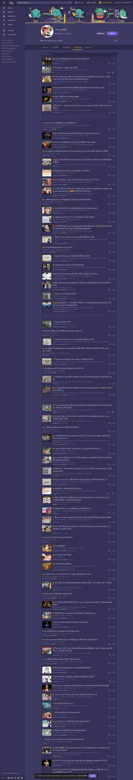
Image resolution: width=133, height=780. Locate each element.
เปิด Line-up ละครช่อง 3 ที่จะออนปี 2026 (69, 265)
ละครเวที (85, 70)
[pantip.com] (11, 2)
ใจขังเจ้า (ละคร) (64, 392)
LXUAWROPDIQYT (58, 765)
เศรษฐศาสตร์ (68, 741)
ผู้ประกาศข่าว (78, 653)
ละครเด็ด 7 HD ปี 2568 (63, 555)
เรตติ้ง (58, 548)
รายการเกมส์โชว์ (66, 342)
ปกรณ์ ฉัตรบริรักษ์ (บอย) (74, 754)
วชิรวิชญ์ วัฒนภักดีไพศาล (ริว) (61, 307)
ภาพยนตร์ (89, 381)
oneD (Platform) (51, 353)
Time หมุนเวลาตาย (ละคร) (90, 752)
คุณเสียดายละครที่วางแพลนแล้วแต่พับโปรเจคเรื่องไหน (64, 368)
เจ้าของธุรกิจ (56, 502)
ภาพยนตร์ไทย (86, 99)
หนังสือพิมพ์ (62, 697)
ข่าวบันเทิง (52, 250)
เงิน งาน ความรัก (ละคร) (84, 267)
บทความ (71, 144)
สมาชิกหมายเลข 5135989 (49, 129)
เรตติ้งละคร (63, 548)
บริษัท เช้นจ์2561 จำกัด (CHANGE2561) (63, 752)
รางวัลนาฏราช (82, 90)
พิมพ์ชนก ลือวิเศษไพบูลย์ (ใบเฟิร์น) (84, 144)
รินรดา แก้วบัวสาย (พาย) (88, 392)
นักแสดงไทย (68, 81)
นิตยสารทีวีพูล (56, 296)
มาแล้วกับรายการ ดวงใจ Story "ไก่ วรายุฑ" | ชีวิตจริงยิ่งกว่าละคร (67, 574)
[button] (4, 2)
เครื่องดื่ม (48, 741)
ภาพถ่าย (55, 653)
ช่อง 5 (74, 473)
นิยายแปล (61, 633)
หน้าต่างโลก (55, 741)
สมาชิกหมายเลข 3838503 (49, 252)
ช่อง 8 (66, 679)
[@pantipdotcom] (19, 778)
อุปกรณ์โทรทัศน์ (65, 70)
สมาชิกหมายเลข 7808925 (60, 233)
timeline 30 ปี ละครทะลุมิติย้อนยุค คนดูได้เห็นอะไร (73, 508)
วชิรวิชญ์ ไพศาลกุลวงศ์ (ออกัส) (62, 125)
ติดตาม (112, 33)
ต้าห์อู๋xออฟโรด (57, 135)
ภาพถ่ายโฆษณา (57, 239)
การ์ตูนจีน (49, 633)
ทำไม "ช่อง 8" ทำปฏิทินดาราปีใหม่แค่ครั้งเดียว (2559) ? (75, 677)
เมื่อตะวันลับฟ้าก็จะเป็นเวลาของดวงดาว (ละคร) (65, 309)
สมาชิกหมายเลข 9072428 (60, 243)
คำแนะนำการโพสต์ (7, 43)
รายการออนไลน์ (46, 576)
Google (79, 587)
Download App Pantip (8, 59)
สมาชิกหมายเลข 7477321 (49, 373)
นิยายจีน (55, 633)
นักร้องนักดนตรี (76, 381)
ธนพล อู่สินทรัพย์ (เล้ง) (84, 125)
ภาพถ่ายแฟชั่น (84, 763)
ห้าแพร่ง (79, 688)
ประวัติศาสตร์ (78, 70)
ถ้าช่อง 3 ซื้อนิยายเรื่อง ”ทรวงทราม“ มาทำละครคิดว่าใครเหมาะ (78, 449)
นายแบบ (77, 763)
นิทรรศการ (89, 110)
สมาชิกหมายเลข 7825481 (60, 672)
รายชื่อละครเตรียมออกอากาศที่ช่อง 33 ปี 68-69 (61, 427)
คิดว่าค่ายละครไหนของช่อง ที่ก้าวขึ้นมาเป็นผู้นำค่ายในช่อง (76, 274)
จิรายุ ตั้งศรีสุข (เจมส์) (80, 164)
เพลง (87, 706)
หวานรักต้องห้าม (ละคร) (69, 688)
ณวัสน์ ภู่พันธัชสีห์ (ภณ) (78, 566)
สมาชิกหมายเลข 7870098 (60, 175)
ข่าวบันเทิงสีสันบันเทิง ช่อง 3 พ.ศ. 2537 (58, 247)
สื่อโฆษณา (55, 697)
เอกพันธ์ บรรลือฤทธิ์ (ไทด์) (82, 362)
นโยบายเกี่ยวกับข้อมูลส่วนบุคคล (10, 45)
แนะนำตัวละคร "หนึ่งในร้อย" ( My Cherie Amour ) (72, 721)
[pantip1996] (15, 778)
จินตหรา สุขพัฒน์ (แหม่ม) (100, 258)
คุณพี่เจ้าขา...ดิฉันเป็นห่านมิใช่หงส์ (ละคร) (78, 210)
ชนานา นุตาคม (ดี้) (65, 442)
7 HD (96, 193)
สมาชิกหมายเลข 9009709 (60, 138)
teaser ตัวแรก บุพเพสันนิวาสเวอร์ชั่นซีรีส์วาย (60, 123)
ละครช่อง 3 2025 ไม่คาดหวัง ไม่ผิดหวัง (58, 537)
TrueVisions (58, 202)
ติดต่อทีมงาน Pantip (7, 51)
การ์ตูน (54, 410)
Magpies (55, 412)
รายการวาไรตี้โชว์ (67, 473)
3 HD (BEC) (56, 61)
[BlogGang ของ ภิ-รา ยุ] (65, 29)
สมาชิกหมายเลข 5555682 (60, 395)
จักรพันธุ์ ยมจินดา (87, 697)
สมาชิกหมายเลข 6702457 (60, 551)
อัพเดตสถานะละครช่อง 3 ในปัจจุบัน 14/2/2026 (72, 171)
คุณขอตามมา (56, 63)
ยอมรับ (92, 776)
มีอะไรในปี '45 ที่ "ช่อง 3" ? (64, 703)
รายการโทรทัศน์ (72, 110)
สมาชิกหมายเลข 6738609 (60, 184)
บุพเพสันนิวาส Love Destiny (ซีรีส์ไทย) (52, 127)
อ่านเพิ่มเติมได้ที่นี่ (81, 776)
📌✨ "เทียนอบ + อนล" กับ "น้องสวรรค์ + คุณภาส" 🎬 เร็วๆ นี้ (77, 180)
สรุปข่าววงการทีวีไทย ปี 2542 (65, 294)
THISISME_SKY (57, 756)
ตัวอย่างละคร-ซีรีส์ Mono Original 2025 (58, 594)
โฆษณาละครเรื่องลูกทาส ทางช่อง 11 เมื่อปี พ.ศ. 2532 (74, 359)
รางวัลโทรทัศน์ (57, 90)
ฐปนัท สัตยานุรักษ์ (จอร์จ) (59, 763)
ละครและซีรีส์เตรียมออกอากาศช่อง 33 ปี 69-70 (72, 59)
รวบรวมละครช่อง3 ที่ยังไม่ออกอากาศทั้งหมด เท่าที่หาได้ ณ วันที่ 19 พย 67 (71, 640)
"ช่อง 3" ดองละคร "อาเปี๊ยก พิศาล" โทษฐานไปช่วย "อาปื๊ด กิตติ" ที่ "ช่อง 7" (81, 480)
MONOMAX (56, 99)
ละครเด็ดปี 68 (60, 546)
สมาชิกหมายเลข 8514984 (60, 627)
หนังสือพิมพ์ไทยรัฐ (57, 421)
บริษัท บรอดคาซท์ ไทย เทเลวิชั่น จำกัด (72, 239)
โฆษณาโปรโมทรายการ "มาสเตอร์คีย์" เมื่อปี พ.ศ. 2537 (74, 339)
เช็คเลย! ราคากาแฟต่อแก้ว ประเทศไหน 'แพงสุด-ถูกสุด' (64, 739)
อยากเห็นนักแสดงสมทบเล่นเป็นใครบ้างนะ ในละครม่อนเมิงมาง (77, 133)
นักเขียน (65, 421)
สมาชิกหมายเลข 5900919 (60, 101)
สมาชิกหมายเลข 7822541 (60, 289)
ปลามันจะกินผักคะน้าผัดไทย (60, 690)
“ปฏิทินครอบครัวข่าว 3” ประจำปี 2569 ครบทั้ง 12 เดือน (74, 217)
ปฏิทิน (54, 219)
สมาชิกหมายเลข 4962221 (60, 195)
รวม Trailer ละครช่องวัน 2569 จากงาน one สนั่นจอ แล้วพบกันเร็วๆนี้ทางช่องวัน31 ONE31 (76, 151)
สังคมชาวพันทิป (75, 219)
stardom (44, 743)
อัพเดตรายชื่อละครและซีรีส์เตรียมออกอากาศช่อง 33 (63, 331)
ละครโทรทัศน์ (63, 61)
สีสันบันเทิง (45, 250)
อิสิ (53, 72)
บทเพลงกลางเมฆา (58, 589)
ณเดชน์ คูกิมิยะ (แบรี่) (68, 164)
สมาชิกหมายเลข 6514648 (60, 559)
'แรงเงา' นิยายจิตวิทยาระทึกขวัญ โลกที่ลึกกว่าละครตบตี (75, 142)
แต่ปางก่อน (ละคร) (78, 81)
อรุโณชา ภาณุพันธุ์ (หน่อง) (91, 239)
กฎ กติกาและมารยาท (7, 40)
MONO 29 (45, 596)
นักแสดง (79, 99)
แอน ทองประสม (57, 164)
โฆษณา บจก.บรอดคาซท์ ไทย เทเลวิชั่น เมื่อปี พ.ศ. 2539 (74, 237)
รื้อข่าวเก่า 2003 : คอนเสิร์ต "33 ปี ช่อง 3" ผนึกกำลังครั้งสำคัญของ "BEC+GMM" (83, 517)
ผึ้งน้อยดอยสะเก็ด (57, 213)
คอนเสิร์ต (55, 520)
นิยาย (66, 144)
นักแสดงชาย (70, 763)
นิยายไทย (63, 210)
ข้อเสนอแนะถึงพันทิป (48, 125)
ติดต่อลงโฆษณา (6, 53)
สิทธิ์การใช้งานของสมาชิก (9, 48)
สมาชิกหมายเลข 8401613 (49, 644)
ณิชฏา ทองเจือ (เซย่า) (88, 193)
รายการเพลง (88, 421)
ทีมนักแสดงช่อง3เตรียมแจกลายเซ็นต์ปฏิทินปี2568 (73, 668)
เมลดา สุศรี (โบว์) (90, 566)
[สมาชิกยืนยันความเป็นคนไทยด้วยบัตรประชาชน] (63, 29)
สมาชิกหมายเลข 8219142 (60, 570)
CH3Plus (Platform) (72, 231)
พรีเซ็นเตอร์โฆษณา (71, 697)
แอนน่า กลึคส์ (61, 193)
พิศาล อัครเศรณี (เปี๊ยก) (86, 482)
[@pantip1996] (22, 778)
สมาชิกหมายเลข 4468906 (60, 278)
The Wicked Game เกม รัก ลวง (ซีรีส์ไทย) (73, 135)
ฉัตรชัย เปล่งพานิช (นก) (85, 258)
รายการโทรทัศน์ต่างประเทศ (86, 410)
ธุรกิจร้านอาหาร (69, 502)
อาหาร (62, 502)
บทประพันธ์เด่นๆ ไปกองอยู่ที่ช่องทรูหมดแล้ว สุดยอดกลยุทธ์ (76, 208)
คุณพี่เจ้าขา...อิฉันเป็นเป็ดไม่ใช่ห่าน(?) (68, 489)
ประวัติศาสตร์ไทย (63, 661)
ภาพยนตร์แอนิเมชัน (69, 410)
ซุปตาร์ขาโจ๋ (56, 533)
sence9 (55, 83)
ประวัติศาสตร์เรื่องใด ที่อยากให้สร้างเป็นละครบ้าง (62, 659)
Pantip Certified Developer (9, 62)
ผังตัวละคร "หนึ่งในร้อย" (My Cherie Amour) (70, 730)
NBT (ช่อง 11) (71, 362)
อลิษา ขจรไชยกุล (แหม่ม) (97, 362)
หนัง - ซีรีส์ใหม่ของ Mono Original (67, 97)
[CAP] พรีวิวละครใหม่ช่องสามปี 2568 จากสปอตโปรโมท (75, 613)
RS (75, 679)
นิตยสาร (91, 763)
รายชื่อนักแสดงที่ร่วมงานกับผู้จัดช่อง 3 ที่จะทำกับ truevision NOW (67, 200)
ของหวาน (63, 715)
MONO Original (64, 99)
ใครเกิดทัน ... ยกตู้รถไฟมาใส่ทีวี (66, 68)
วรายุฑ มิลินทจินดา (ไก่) (58, 576)
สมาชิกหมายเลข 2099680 (49, 635)
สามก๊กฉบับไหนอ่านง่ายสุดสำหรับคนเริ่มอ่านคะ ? (62, 631)
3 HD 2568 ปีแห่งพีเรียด (63, 564)
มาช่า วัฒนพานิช (57, 688)
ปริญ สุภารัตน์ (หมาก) (92, 164)
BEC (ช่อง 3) (63, 173)
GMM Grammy (78, 520)
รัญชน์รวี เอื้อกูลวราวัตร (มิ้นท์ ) (78, 307)
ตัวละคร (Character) (70, 182)
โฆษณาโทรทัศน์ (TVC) (85, 440)
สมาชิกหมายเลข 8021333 (60, 717)
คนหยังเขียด (56, 112)
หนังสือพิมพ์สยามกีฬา (58, 381)
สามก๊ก (44, 633)
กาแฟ (54, 715)
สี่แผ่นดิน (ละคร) (74, 258)
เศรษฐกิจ (62, 741)
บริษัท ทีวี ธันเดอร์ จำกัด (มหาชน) (81, 342)
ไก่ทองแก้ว (55, 166)
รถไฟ (72, 70)
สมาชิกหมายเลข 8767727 (60, 311)
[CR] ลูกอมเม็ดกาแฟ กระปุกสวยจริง (67, 712)
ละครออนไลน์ (73, 99)
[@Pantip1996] (12, 778)
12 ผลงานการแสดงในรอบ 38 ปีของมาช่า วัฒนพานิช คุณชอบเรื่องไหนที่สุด (82, 686)
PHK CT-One (45, 155)
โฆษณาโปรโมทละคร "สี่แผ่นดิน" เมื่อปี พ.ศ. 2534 (72, 256)
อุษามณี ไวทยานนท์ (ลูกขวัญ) (73, 193)
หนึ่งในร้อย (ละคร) (57, 724)
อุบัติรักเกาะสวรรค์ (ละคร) (99, 267)
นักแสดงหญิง (102, 164)
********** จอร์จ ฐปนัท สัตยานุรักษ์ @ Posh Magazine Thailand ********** (81, 761)
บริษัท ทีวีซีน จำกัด (87, 276)
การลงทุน (76, 502)
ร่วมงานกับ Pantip (6, 56)
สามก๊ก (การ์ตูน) (69, 633)
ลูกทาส (64, 362)
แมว (77, 410)
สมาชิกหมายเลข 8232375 (60, 298)
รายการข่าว (71, 653)
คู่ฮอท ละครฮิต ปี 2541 (63, 322)
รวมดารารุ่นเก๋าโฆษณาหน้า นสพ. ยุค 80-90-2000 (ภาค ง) (76, 695)
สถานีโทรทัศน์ (56, 70)
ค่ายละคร (55, 241)
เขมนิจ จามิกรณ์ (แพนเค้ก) (60, 754)
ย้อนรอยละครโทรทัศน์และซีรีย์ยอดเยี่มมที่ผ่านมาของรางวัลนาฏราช (79, 88)
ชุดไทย (55, 193)
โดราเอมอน (60, 410)
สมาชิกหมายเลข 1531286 (60, 92)
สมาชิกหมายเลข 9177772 (60, 147)
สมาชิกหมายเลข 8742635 (60, 453)
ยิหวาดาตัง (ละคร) (72, 267)
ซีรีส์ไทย (86, 81)
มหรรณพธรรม (56, 493)
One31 (54, 81)
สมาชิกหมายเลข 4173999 (49, 663)
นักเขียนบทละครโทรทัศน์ (76, 661)
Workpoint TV (81, 473)
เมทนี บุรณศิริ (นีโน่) (103, 342)
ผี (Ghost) (88, 473)
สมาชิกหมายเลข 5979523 (49, 578)
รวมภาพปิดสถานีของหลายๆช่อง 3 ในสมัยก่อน (71, 622)
